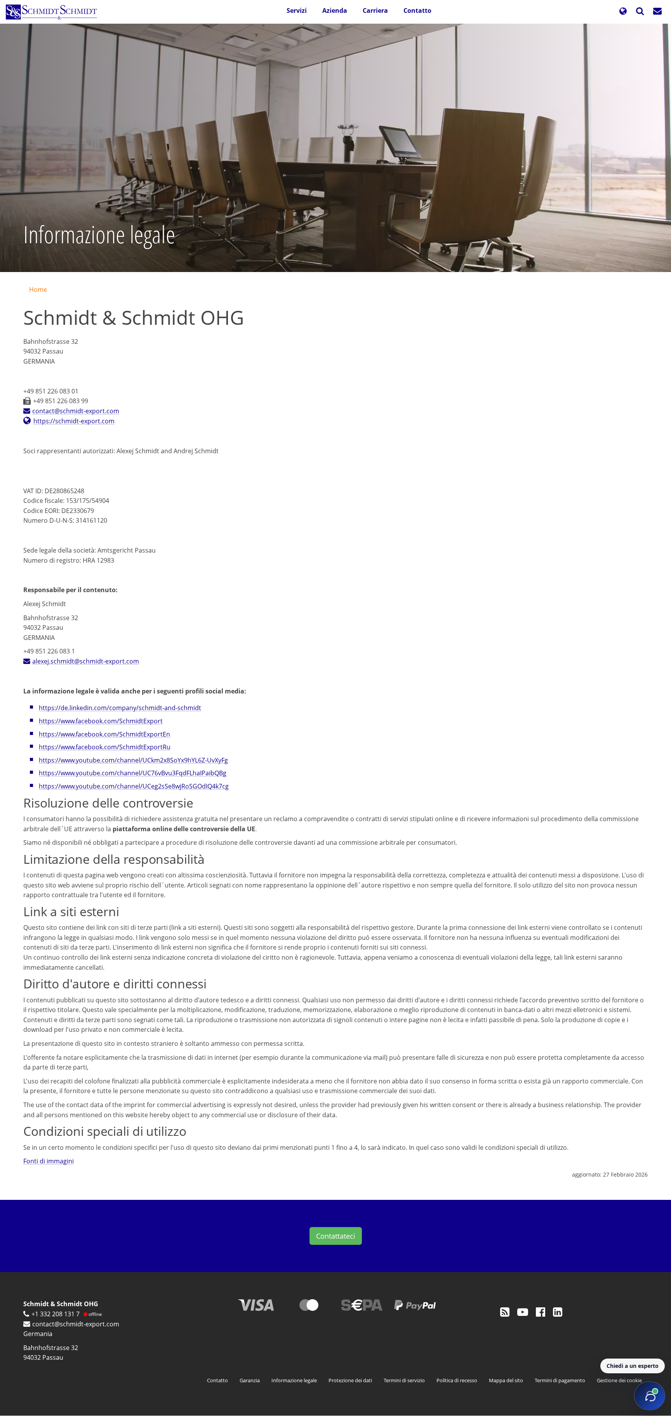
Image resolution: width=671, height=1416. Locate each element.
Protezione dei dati (350, 1380)
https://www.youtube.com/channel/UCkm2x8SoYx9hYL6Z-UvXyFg (133, 760)
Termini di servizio (404, 1380)
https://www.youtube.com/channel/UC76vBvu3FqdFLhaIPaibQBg (132, 773)
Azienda (334, 10)
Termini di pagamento (560, 1380)
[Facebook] (540, 1311)
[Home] (54, 12)
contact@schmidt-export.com (75, 411)
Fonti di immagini (48, 1161)
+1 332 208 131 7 (55, 1314)
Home (38, 289)
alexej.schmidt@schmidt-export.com (85, 661)
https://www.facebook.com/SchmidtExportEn (104, 734)
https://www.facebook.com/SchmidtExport (101, 721)
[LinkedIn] (557, 1311)
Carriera (375, 10)
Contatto (417, 10)
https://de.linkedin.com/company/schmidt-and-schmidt (120, 708)
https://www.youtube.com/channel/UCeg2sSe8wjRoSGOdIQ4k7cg (134, 786)
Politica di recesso (456, 1380)
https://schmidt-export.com (74, 421)
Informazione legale (294, 1380)
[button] (623, 12)
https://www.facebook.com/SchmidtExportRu (104, 747)
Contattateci (335, 1236)
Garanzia (250, 1380)
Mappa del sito (506, 1380)
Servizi (297, 10)
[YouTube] (522, 1311)
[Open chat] (649, 1396)
